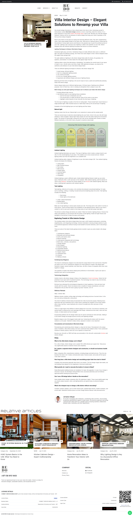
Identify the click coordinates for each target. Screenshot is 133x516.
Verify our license (108, 508)
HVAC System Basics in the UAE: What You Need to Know (11, 456)
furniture (103, 333)
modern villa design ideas (77, 33)
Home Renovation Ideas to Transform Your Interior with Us (78, 456)
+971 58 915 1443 (9, 475)
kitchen (88, 181)
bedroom (63, 181)
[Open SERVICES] (49, 8)
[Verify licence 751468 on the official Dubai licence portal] (125, 496)
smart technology (93, 278)
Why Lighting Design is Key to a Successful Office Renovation (111, 456)
